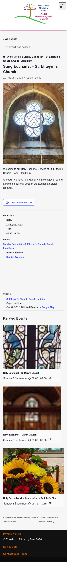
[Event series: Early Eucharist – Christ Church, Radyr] (50, 439)
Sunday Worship (15, 256)
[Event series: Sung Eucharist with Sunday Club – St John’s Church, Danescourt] (50, 503)
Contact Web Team (15, 554)
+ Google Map (47, 307)
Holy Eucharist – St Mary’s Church (21, 372)
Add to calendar (19, 202)
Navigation (10, 546)
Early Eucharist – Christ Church (20, 434)
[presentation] (32, 347)
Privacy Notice (12, 533)
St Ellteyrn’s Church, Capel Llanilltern (26, 299)
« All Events (10, 39)
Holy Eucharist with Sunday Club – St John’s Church (31, 498)
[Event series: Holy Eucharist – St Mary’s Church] (50, 377)
